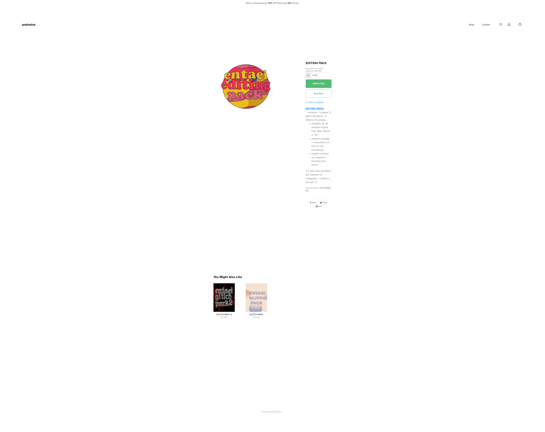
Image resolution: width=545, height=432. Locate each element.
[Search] (501, 24)
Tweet (324, 203)
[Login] (509, 24)
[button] (282, 412)
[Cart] (521, 24)
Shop (471, 24)
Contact (486, 24)
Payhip (277, 411)
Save (320, 206)
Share (313, 203)
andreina (28, 25)
